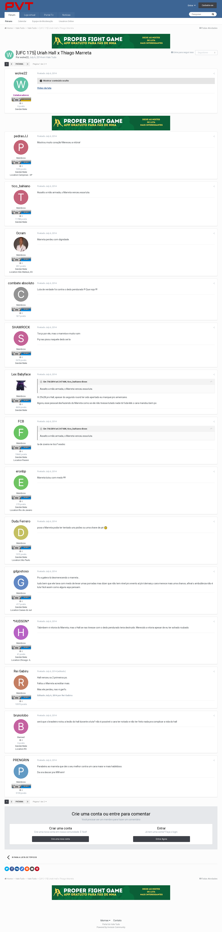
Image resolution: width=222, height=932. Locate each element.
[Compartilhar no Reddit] (27, 869)
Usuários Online (66, 21)
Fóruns (8, 21)
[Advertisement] (111, 908)
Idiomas (104, 920)
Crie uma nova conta (60, 839)
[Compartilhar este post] (214, 73)
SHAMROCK (21, 327)
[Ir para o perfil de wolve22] (9, 54)
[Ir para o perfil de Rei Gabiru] (21, 682)
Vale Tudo (51, 57)
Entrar (191, 5)
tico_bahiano (21, 186)
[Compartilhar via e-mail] (32, 869)
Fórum (12, 15)
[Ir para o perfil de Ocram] (21, 244)
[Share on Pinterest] (37, 869)
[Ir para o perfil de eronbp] (21, 482)
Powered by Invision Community (111, 927)
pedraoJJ (21, 136)
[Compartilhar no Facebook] (12, 869)
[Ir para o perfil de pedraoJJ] (21, 147)
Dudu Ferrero (21, 521)
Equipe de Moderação (42, 21)
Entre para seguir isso (183, 52)
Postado (47, 73)
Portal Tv (48, 15)
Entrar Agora (161, 839)
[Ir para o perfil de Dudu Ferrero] (21, 532)
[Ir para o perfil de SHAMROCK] (21, 338)
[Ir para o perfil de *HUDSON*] (21, 632)
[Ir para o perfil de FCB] (21, 432)
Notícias (66, 15)
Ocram (21, 233)
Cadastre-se (207, 5)
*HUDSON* (21, 621)
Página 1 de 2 (39, 64)
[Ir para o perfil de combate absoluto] (21, 294)
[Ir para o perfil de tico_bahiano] (21, 197)
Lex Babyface (21, 374)
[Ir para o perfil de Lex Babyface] (21, 385)
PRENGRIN (21, 760)
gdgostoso (21, 571)
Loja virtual (29, 15)
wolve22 (24, 57)
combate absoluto (21, 283)
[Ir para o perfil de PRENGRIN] (21, 771)
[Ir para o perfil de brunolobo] (21, 726)
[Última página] (27, 64)
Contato (117, 920)
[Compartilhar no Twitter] (7, 869)
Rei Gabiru (21, 671)
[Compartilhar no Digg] (17, 869)
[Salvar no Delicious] (22, 869)
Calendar (22, 21)
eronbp (21, 471)
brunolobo (21, 715)
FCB (21, 421)
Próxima (19, 64)
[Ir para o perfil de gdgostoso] (21, 582)
